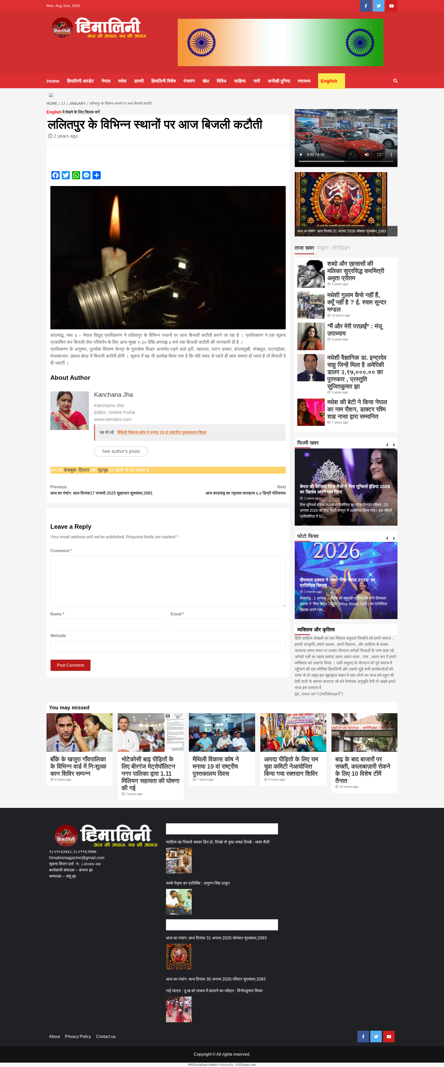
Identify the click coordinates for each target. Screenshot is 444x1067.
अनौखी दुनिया (279, 81)
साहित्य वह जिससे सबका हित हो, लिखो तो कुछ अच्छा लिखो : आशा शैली (218, 842)
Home (53, 81)
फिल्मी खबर (308, 443)
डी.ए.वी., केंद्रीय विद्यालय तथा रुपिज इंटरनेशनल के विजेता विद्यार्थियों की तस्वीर (342, 588)
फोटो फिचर (308, 536)
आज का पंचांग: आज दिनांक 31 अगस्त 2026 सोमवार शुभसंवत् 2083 (341, 231)
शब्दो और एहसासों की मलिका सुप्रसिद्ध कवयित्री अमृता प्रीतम (355, 270)
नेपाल (105, 81)
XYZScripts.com (246, 1064)
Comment (61, 551)
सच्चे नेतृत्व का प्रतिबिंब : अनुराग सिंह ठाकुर (198, 883)
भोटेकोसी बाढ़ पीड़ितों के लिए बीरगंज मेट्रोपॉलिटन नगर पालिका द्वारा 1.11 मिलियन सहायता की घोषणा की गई (150, 773)
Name (57, 614)
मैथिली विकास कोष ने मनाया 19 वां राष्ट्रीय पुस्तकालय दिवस (216, 766)
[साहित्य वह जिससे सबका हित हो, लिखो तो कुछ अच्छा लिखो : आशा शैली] (179, 861)
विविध (221, 81)
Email (177, 614)
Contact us (106, 1036)
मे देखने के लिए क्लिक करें (73, 112)
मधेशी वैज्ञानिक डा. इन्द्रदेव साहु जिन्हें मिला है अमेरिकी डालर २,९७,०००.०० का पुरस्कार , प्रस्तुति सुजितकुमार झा (356, 372)
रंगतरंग (189, 81)
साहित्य (240, 81)
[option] (346, 204)
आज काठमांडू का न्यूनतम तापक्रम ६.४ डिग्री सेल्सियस (246, 490)
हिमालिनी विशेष (163, 81)
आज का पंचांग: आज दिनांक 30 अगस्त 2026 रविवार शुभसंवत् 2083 (216, 979)
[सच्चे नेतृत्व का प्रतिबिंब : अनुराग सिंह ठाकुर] (179, 902)
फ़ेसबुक (70, 470)
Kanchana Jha (113, 394)
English (329, 81)
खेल (205, 81)
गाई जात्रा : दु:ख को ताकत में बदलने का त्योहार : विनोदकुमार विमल (214, 991)
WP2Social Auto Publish (202, 1064)
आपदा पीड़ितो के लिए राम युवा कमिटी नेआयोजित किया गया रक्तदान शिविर (291, 766)
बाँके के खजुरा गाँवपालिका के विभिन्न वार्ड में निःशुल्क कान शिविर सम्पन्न (78, 766)
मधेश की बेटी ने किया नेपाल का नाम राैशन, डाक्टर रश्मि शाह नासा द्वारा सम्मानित (357, 409)
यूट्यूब (103, 470)
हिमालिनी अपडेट (80, 81)
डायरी (139, 81)
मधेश (122, 81)
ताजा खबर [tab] (304, 248)
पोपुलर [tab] (323, 248)
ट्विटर (84, 470)
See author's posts (121, 451)
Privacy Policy (78, 1036)
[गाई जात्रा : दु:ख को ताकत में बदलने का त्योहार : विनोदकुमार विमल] (179, 1009)
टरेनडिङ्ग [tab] (340, 248)
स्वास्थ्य (304, 81)
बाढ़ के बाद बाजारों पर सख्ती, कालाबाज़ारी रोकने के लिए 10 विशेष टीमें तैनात (362, 770)
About (54, 1036)
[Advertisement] (142, 903)
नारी (256, 81)
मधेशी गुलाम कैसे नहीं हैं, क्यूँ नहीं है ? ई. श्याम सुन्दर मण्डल (356, 302)
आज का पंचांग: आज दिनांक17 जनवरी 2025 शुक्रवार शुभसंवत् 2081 (101, 490)
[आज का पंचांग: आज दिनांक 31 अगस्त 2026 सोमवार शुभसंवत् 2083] (179, 956)
